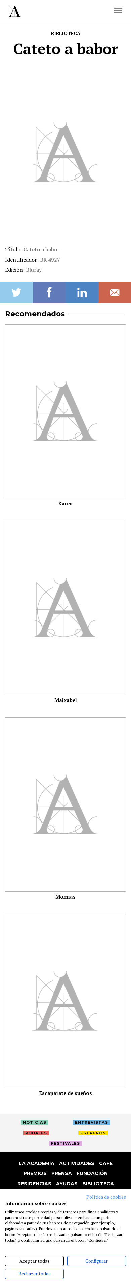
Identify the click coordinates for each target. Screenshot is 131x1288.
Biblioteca (65, 33)
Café (106, 1163)
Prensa (61, 1173)
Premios (35, 1173)
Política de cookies (106, 1197)
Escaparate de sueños (65, 1093)
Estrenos (93, 1133)
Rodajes (36, 1133)
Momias (65, 897)
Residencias (34, 1184)
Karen (65, 503)
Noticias (34, 1122)
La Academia (36, 1163)
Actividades (76, 1163)
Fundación (92, 1173)
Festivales (65, 1143)
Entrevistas (91, 1122)
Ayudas (67, 1184)
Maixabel (65, 700)
